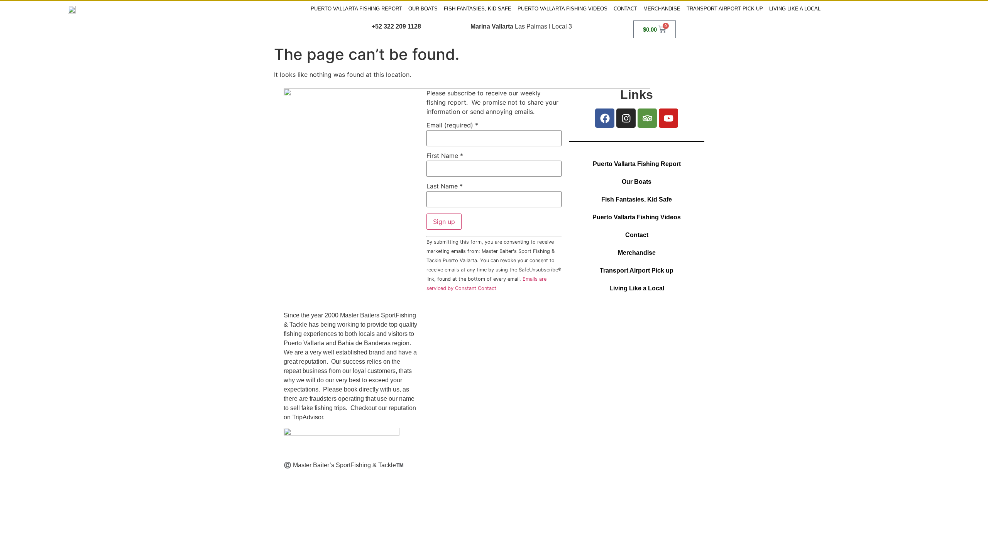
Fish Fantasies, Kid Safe (477, 9)
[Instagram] (626, 118)
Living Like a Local (795, 9)
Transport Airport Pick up (725, 9)
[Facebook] (604, 118)
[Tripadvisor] (647, 118)
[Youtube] (668, 118)
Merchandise (661, 9)
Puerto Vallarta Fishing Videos (562, 9)
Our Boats (423, 9)
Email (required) (452, 125)
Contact (625, 9)
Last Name (444, 186)
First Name (444, 156)
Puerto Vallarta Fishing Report (356, 9)
